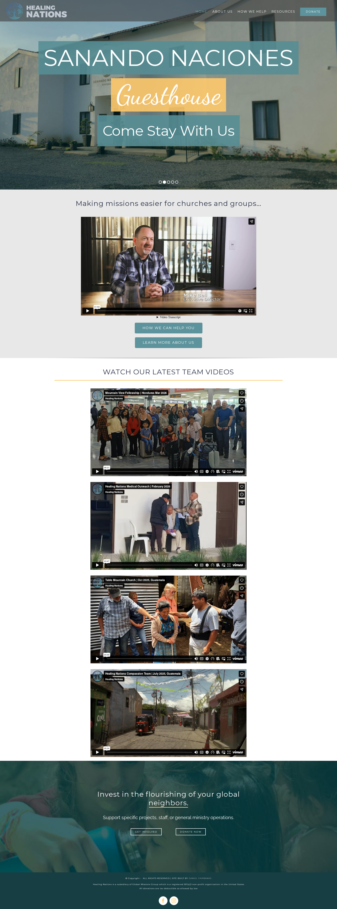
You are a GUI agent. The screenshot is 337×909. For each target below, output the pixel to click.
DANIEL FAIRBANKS (200, 878)
